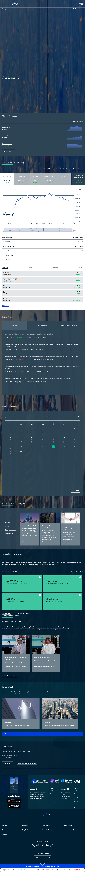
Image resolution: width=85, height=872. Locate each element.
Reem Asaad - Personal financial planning (17, 725)
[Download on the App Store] (14, 806)
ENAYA (5, 273)
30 (10, 451)
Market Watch (7, 151)
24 (21, 447)
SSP (4, 292)
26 (42, 447)
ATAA (10, 337)
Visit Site (32, 789)
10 (21, 437)
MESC (10, 372)
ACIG (4, 298)
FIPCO (5, 286)
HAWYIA (11, 382)
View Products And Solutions (26, 763)
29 (74, 447)
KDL (9, 349)
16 (10, 442)
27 (53, 447)
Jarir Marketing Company (42, 657)
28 (64, 447)
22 (74, 442)
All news (15, 325)
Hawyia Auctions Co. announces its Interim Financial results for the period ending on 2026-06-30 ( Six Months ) (38, 378)
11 (31, 437)
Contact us (7, 763)
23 (10, 447)
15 (74, 437)
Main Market (6, 128)
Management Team (23, 613)
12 (42, 437)
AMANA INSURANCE (9, 279)
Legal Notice (46, 826)
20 (53, 442)
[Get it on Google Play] (14, 801)
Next (18, 78)
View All (4, 306)
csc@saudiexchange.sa (10, 755)
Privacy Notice (67, 826)
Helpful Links (26, 830)
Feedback (25, 826)
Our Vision (5, 614)
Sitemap (4, 826)
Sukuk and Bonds (7, 144)
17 (21, 442)
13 (53, 437)
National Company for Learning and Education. (16, 658)
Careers (4, 834)
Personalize (76, 169)
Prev (3, 78)
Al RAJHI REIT (12, 360)
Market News (42, 325)
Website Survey (47, 830)
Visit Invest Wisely (9, 734)
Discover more (26, 542)
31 (21, 451)
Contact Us (5, 830)
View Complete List (10, 676)
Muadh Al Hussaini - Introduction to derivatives (59, 725)
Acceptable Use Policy (70, 830)
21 (64, 442)
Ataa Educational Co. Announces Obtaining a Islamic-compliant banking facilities (29, 334)
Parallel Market (6, 136)
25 (31, 447)
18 (31, 442)
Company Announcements (70, 325)
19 (42, 442)
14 (64, 437)
